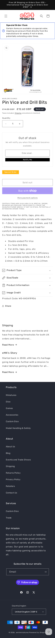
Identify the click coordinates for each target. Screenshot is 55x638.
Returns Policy (13, 473)
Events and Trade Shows (18, 460)
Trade (9, 518)
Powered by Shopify (37, 632)
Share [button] (8, 306)
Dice (8, 401)
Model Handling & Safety (18, 428)
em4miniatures (22, 632)
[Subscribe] (45, 571)
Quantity (6, 118)
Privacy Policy (13, 479)
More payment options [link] (27, 198)
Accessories (12, 415)
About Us (10, 446)
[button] (6, 16)
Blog (8, 453)
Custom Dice (12, 421)
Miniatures (11, 395)
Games (9, 408)
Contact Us (11, 493)
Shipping (18, 113)
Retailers (10, 486)
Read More (8, 344)
